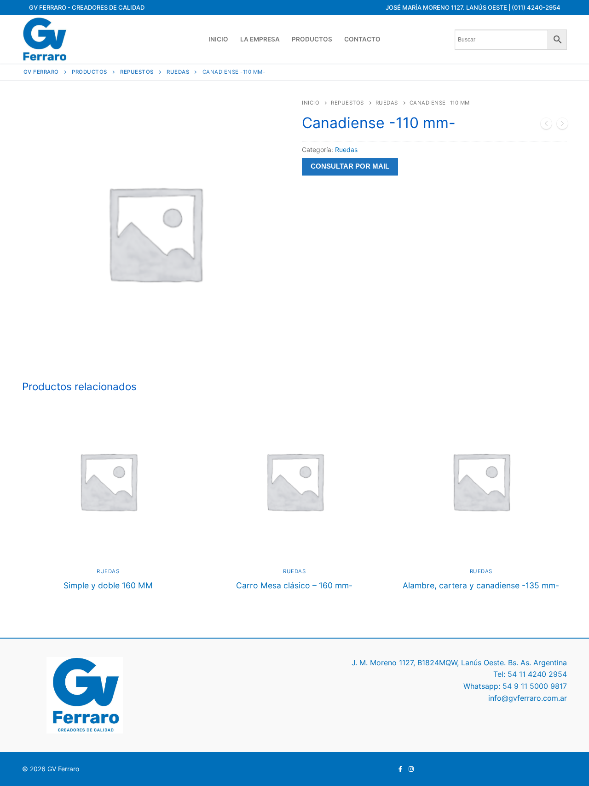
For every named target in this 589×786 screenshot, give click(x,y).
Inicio (310, 103)
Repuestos (347, 103)
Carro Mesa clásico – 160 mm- (294, 585)
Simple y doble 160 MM (108, 585)
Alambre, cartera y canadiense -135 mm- (481, 585)
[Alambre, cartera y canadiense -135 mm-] (546, 125)
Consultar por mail (350, 166)
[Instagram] (411, 769)
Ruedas (386, 103)
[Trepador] (562, 125)
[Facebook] (400, 769)
